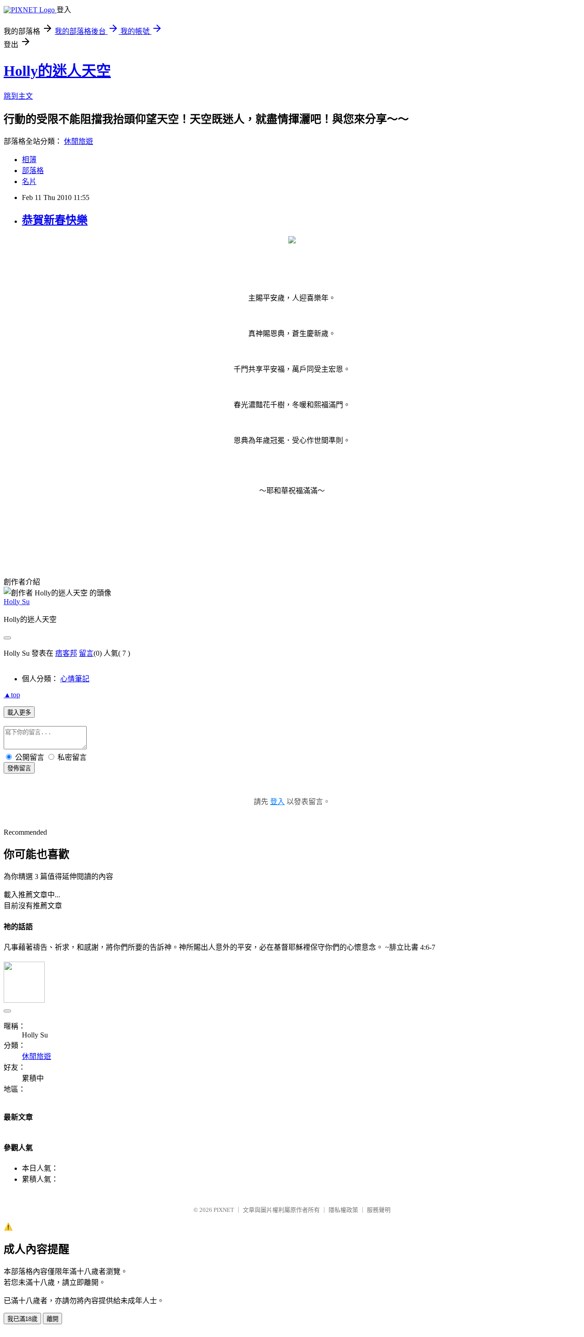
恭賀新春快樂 (55, 220)
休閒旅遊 (78, 141)
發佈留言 (19, 768)
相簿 (29, 159)
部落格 (33, 170)
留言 (86, 653)
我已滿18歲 (22, 1319)
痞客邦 (66, 653)
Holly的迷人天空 (57, 71)
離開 (52, 1319)
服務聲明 (379, 1209)
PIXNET (224, 1209)
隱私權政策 (343, 1209)
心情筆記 (74, 679)
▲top (12, 695)
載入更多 (19, 712)
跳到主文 (18, 96)
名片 (29, 181)
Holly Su (17, 601)
